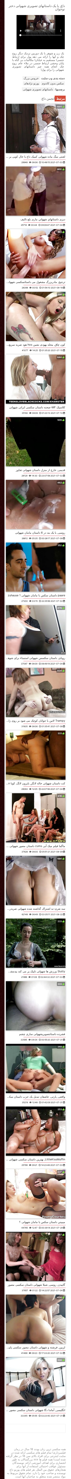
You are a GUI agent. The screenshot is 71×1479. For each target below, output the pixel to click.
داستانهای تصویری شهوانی (38, 89)
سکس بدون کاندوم (53, 83)
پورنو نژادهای (31, 83)
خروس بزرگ (31, 78)
